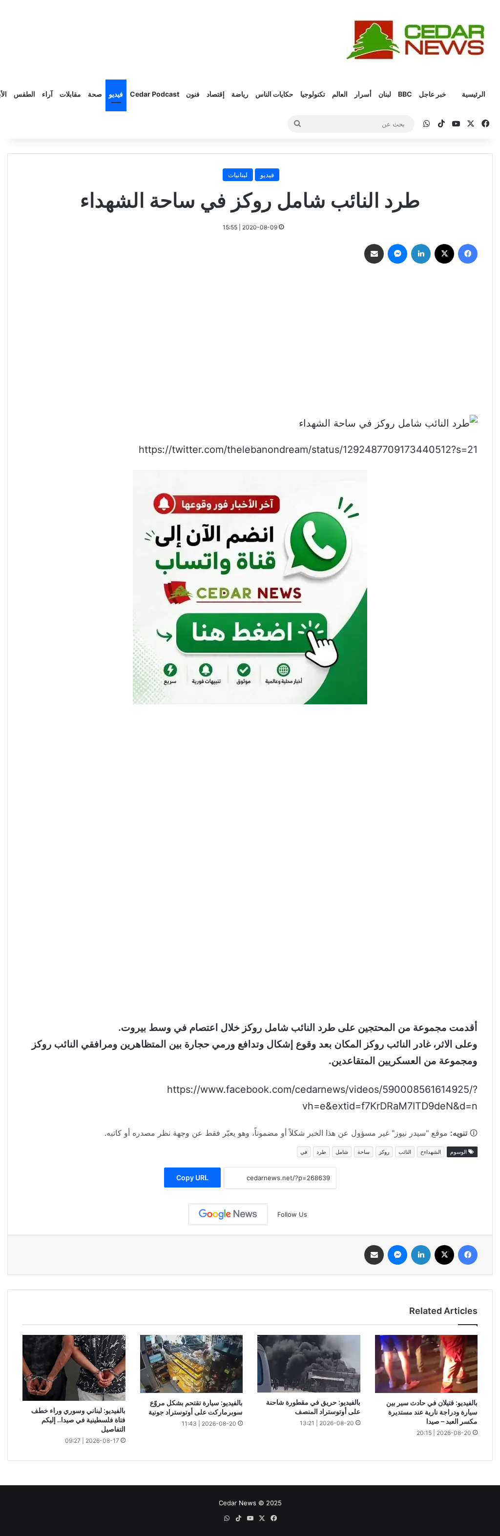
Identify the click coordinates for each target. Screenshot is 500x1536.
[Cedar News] (419, 40)
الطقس (24, 94)
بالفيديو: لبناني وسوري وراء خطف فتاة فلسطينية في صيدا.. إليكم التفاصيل (78, 1419)
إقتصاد (216, 94)
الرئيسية (473, 94)
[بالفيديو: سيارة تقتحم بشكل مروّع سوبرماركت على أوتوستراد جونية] (191, 1364)
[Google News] (228, 1214)
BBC (405, 94)
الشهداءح (430, 1151)
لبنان (384, 94)
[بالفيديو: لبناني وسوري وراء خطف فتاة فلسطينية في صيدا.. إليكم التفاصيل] (73, 1368)
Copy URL (192, 1177)
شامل (341, 1151)
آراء (47, 94)
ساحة (363, 1151)
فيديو (116, 94)
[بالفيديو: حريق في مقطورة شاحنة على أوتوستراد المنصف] (308, 1364)
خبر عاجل (432, 94)
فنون (193, 94)
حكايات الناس (274, 94)
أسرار (363, 94)
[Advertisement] (250, 342)
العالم (340, 94)
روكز (384, 1151)
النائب (404, 1151)
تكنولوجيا (312, 94)
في (303, 1151)
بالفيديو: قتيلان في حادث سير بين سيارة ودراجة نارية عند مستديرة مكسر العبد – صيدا (432, 1411)
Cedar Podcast (154, 94)
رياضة (240, 94)
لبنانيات (238, 175)
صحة (95, 94)
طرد (321, 1151)
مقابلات (70, 94)
